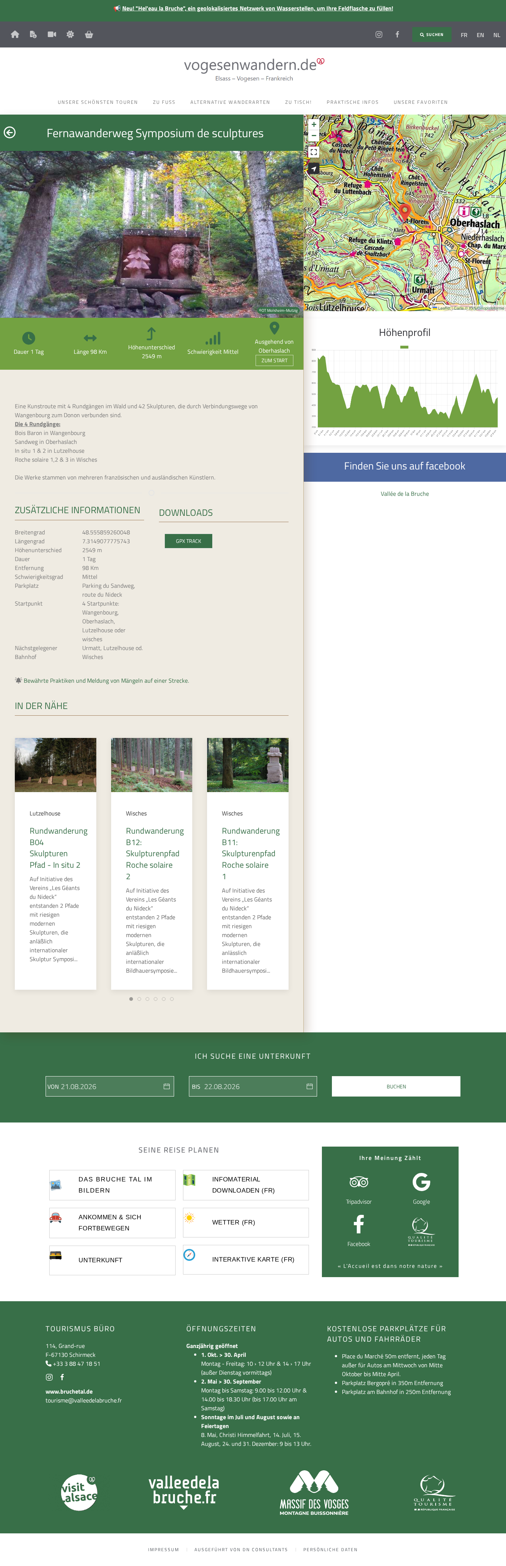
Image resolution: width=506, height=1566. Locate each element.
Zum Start (274, 360)
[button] (405, 213)
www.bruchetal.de (69, 1391)
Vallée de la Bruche (405, 493)
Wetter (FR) (234, 1222)
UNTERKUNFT (101, 1260)
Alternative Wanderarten (230, 102)
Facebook (358, 1243)
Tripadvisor (359, 1201)
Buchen (396, 1086)
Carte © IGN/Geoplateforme (479, 308)
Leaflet (443, 308)
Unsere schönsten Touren (98, 102)
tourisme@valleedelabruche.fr (84, 1400)
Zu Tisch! (298, 102)
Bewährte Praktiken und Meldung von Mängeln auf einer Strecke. (106, 680)
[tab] (131, 999)
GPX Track (188, 541)
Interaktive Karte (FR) (253, 1259)
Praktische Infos (353, 102)
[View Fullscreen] (313, 152)
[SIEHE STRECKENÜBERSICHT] (313, 168)
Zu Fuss (164, 102)
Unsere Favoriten (421, 102)
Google (421, 1201)
